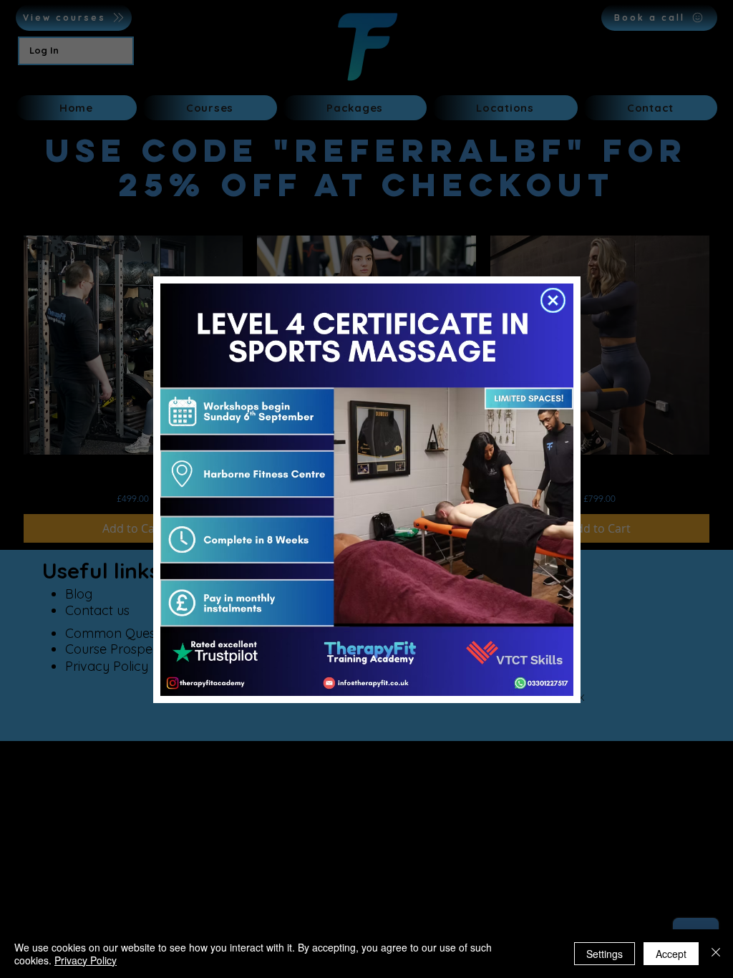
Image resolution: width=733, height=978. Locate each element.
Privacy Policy (85, 960)
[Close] (715, 954)
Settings (604, 953)
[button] (552, 300)
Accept (671, 953)
